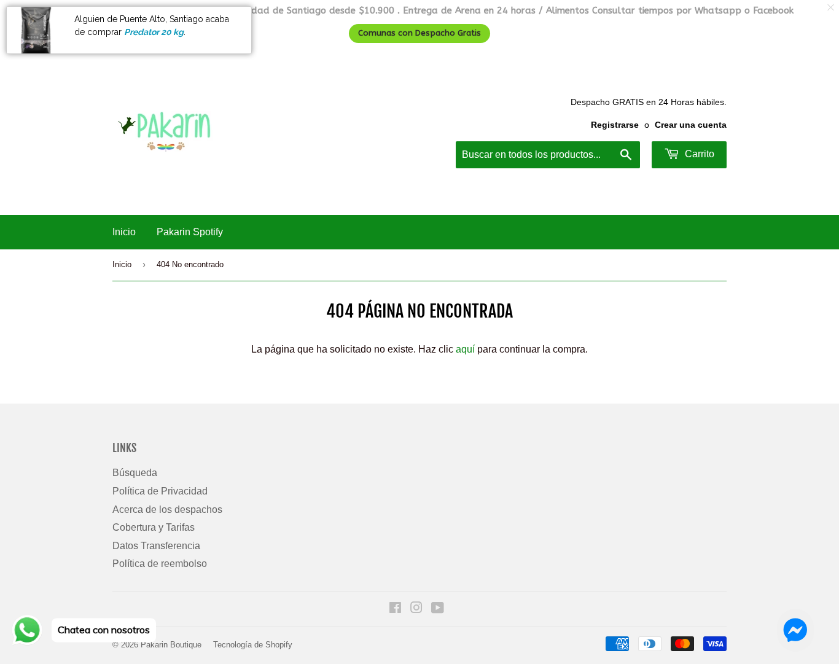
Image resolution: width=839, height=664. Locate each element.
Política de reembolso (159, 563)
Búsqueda (134, 472)
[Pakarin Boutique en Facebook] (395, 609)
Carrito (698, 154)
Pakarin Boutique (171, 644)
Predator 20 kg (154, 32)
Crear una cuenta (691, 125)
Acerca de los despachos (167, 509)
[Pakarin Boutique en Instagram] (416, 609)
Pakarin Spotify (190, 232)
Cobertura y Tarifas (153, 527)
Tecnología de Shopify (252, 644)
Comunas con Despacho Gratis (419, 33)
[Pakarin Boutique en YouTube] (437, 609)
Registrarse (615, 125)
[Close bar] (831, 7)
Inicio (124, 232)
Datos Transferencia (156, 546)
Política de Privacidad (160, 491)
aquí (465, 349)
